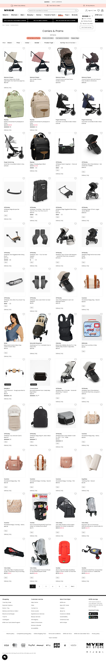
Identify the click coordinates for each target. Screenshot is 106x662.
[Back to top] (101, 658)
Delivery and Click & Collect (10, 611)
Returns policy (10, 633)
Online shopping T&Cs (40, 633)
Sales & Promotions (36, 622)
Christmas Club (64, 619)
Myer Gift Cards (64, 605)
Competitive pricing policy (24, 633)
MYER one (62, 602)
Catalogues (5, 619)
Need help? (5, 657)
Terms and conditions (54, 633)
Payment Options (7, 605)
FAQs (32, 605)
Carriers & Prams (14, 25)
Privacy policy (95, 633)
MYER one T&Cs (67, 633)
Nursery (7, 25)
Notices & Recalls (36, 625)
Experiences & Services (37, 614)
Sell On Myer (63, 622)
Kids (3, 25)
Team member (53, 638)
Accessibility (34, 628)
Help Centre (34, 602)
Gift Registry (34, 619)
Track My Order (6, 602)
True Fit (4, 617)
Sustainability (64, 617)
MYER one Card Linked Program (11, 622)
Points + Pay (5, 608)
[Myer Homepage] (9, 11)
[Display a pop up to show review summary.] (39, 396)
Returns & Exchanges (8, 614)
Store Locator (35, 611)
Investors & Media (65, 614)
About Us (62, 611)
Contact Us (34, 608)
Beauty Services (35, 617)
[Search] (76, 10)
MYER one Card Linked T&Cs (82, 633)
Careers (62, 608)
